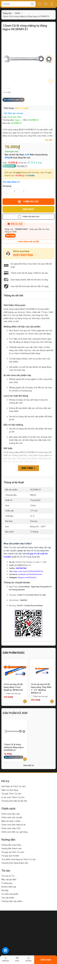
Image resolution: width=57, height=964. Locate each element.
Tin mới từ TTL (8, 876)
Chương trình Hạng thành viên (14, 863)
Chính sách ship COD (10, 828)
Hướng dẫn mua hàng (11, 845)
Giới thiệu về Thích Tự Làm (13, 786)
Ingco (17, 120)
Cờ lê (17, 13)
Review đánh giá (8, 887)
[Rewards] (5, 950)
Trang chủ (6, 13)
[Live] (45, 4)
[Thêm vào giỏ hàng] (25, 701)
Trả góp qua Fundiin (10, 856)
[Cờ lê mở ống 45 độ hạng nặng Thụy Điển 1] (15, 671)
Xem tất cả (28, 765)
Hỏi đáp (4, 890)
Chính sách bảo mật (10, 814)
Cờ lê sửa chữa (14, 117)
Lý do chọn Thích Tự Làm (12, 797)
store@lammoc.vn (22, 565)
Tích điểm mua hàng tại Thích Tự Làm (18, 859)
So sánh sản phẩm (9, 894)
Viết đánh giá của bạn (13, 113)
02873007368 (23, 255)
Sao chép (10, 235)
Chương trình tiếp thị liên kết (14, 801)
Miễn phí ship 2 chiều (10, 821)
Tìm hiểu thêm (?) (11, 182)
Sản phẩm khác (13, 652)
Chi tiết (49, 140)
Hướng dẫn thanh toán (11, 848)
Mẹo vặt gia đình (8, 879)
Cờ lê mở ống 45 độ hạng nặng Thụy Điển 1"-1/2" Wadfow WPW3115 (14, 688)
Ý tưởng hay (6, 883)
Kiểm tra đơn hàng (9, 790)
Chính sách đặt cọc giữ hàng (14, 832)
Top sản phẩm (7, 897)
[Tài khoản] (52, 4)
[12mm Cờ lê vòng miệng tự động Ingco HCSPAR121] (15, 731)
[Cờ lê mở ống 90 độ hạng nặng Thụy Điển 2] (42, 671)
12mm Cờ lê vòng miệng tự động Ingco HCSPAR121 (14, 747)
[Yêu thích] (39, 4)
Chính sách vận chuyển (11, 817)
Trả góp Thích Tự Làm (11, 793)
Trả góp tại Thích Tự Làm (12, 852)
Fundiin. (31, 175)
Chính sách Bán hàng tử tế (13, 824)
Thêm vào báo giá (30, 217)
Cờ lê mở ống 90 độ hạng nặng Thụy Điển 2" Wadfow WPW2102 (41, 687)
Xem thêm (27, 468)
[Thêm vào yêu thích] (50, 81)
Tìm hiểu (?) (22, 166)
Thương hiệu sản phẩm (11, 901)
